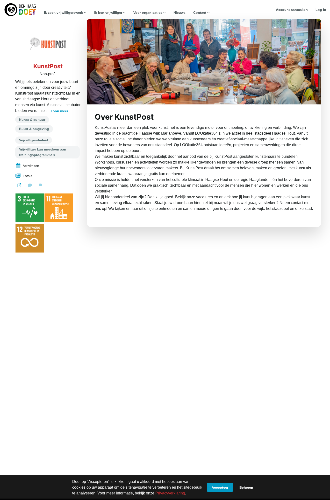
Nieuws (179, 12)
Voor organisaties (147, 12)
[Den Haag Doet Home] (20, 9)
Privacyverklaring (170, 493)
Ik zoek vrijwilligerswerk (63, 12)
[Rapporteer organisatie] (40, 185)
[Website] (19, 185)
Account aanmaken (292, 10)
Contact (199, 12)
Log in (321, 10)
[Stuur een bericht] (30, 185)
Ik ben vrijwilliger (108, 12)
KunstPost (48, 66)
